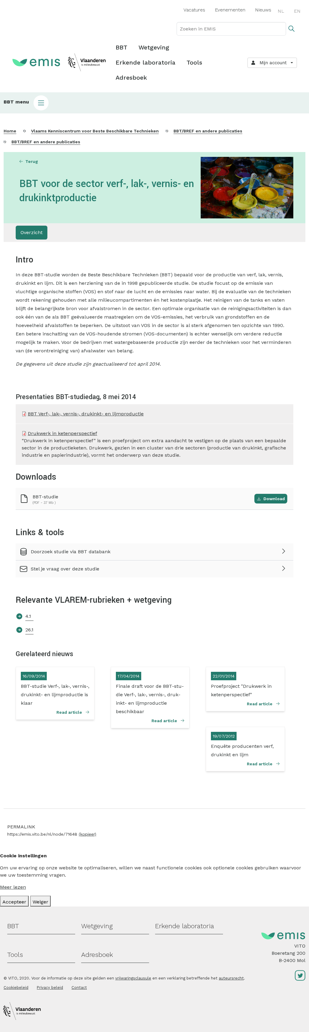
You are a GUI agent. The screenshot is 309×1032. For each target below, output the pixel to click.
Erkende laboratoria (145, 62)
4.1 (28, 616)
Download (274, 498)
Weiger (40, 902)
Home (10, 131)
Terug (31, 161)
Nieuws (263, 10)
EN (297, 11)
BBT (121, 47)
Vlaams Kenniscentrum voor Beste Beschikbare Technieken (95, 131)
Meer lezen (13, 887)
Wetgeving (154, 47)
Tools (194, 62)
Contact (79, 987)
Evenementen (230, 10)
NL (281, 11)
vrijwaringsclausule (133, 978)
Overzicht (32, 232)
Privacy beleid (50, 987)
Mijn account (271, 62)
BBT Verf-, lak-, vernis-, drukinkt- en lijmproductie (86, 414)
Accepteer (14, 902)
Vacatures (194, 10)
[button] (154, 102)
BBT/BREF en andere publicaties (208, 131)
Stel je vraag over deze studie (65, 569)
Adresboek (131, 77)
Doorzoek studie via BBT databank (70, 551)
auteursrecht (231, 978)
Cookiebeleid (16, 987)
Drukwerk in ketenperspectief (62, 433)
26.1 (29, 630)
